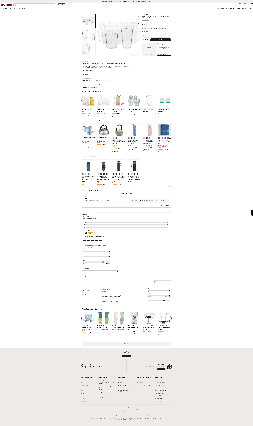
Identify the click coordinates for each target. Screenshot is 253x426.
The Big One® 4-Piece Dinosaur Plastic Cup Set (103, 326)
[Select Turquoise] (116, 138)
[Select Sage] (162, 138)
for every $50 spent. (141, 1)
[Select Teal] (134, 138)
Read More (85, 74)
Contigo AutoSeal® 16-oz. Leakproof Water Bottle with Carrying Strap (103, 177)
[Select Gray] (113, 138)
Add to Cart (85, 116)
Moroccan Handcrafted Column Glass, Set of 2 (164, 108)
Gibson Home (114, 11)
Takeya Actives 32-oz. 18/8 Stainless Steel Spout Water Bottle (148, 141)
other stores (151, 54)
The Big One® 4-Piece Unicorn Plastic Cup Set (118, 326)
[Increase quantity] (147, 39)
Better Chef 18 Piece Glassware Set (102, 108)
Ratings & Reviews (88, 211)
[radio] (149, 49)
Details (164, 28)
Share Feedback (126, 356)
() (89, 113)
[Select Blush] (144, 138)
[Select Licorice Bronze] (107, 174)
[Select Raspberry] (165, 138)
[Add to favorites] (139, 16)
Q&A (96, 211)
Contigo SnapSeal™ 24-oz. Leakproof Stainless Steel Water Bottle (118, 177)
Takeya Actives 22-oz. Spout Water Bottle (133, 141)
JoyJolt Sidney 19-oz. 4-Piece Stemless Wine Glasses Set (164, 326)
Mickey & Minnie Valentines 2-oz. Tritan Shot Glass (133, 326)
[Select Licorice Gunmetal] (89, 174)
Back (84, 11)
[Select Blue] (159, 138)
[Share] (139, 19)
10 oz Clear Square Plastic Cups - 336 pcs (148, 108)
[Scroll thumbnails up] (87, 57)
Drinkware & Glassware (98, 11)
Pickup (149, 44)
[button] (146, 21)
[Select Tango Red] (168, 138)
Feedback (251, 213)
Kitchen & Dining (89, 11)
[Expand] (139, 23)
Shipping (164, 44)
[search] (15, 5)
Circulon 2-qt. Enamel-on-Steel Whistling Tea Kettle (118, 141)
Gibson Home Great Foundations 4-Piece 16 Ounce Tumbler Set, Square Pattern (88, 108)
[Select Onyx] (132, 138)
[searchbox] (34, 4)
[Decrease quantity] (143, 39)
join (147, 31)
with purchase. (110, 1)
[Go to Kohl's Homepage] (6, 5)
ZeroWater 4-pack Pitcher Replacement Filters (88, 138)
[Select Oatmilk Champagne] (86, 174)
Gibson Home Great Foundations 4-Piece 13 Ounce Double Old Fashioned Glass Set (134, 108)
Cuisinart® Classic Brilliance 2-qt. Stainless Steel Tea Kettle (103, 138)
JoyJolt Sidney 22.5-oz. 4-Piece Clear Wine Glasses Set (149, 326)
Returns (104, 80)
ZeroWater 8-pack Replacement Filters (87, 326)
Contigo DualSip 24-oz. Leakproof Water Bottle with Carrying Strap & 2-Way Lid (88, 177)
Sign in (143, 31)
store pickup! (124, 1)
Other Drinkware (107, 11)
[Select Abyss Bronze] (83, 174)
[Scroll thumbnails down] (91, 57)
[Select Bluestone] (129, 138)
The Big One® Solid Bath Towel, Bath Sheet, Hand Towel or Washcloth (164, 141)
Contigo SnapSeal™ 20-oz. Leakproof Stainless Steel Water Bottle (133, 177)
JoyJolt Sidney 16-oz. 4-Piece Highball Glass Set (118, 108)
